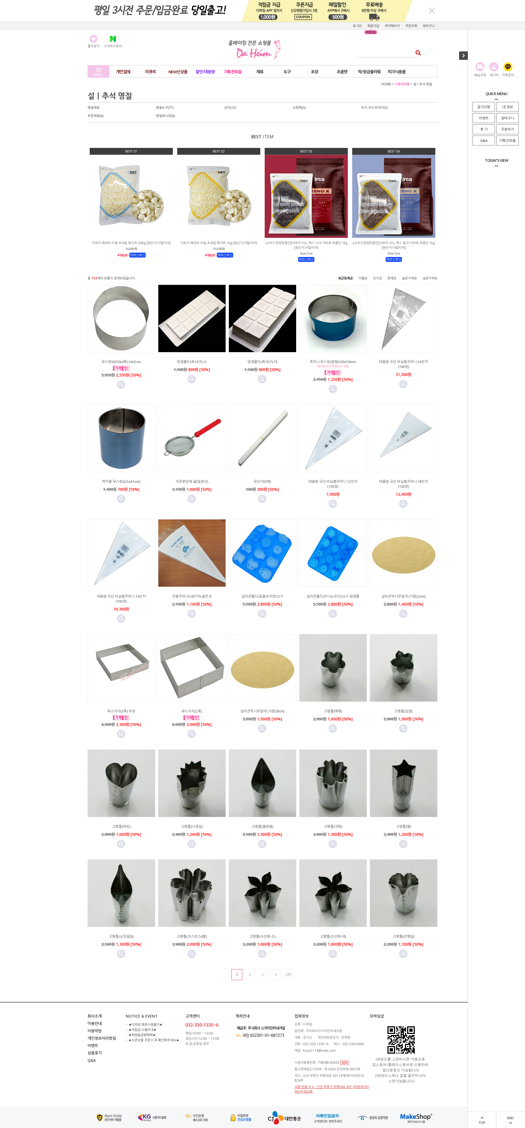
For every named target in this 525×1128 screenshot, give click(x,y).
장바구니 (507, 118)
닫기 (432, 10)
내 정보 (507, 106)
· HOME (385, 84)
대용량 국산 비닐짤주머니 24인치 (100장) (403, 364)
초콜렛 (342, 71)
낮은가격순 (430, 278)
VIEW (344, 1063)
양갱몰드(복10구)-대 (262, 361)
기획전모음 (507, 140)
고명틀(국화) (333, 826)
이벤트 (484, 118)
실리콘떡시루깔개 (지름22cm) (403, 596)
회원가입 (373, 26)
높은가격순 (409, 278)
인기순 (377, 278)
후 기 (484, 129)
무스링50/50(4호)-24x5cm (121, 361)
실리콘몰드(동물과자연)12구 (262, 596)
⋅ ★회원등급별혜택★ (141, 1035)
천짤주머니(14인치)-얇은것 (192, 596)
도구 (287, 71)
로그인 (357, 26)
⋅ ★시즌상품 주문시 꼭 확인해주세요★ (152, 1040)
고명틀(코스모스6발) (192, 936)
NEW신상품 (177, 71)
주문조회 (411, 26)
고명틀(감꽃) (403, 711)
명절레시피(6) (165, 115)
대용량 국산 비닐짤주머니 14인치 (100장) (121, 599)
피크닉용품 (397, 71)
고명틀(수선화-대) (333, 936)
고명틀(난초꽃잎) (121, 936)
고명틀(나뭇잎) (192, 826)
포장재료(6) (95, 115)
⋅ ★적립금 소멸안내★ (141, 1029)
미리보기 (121, 384)
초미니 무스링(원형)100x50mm (333, 361)
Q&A (484, 140)
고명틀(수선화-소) (262, 936)
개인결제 (123, 71)
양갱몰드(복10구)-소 (192, 361)
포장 (314, 71)
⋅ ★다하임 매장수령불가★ (144, 1024)
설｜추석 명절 (422, 84)
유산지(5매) (262, 481)
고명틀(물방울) (262, 826)
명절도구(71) (165, 107)
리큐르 (150, 71)
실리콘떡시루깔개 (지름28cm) (262, 711)
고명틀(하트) (121, 826)
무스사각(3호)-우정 (121, 711)
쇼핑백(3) (299, 107)
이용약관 (95, 1030)
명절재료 (94, 107)
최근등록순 (345, 278)
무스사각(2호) (192, 711)
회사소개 (95, 1016)
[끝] (288, 974)
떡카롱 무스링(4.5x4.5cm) (121, 481)
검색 (416, 52)
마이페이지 (392, 26)
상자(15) (230, 107)
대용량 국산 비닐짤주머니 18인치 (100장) (403, 484)
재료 (259, 71)
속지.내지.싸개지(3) (374, 107)
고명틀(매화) (333, 711)
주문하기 (507, 129)
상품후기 (95, 1053)
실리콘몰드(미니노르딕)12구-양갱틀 (333, 596)
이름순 (363, 278)
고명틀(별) (403, 826)
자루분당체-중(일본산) (192, 481)
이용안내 (95, 1023)
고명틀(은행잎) (403, 936)
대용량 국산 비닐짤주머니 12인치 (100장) (332, 484)
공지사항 (483, 106)
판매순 (391, 278)
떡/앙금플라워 (369, 71)
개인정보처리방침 (102, 1038)
